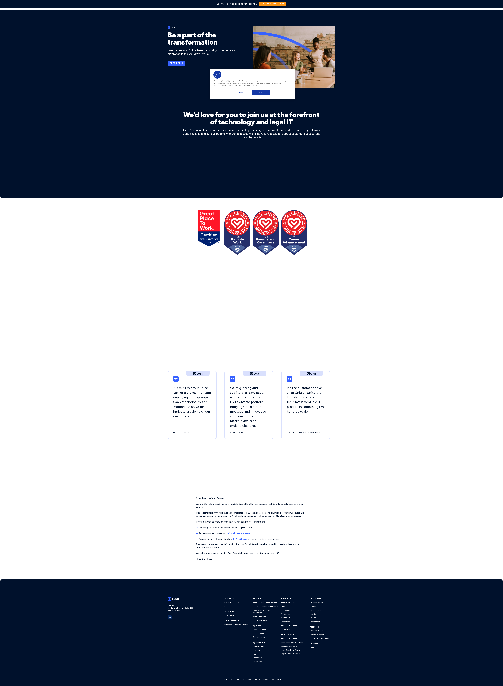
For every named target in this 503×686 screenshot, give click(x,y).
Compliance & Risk (260, 620)
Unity (226, 606)
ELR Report (285, 610)
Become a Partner (317, 635)
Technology (257, 658)
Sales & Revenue (259, 616)
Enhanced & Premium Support (236, 625)
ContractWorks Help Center (292, 642)
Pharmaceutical (259, 646)
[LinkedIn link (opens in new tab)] (170, 617)
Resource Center (288, 602)
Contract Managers (260, 637)
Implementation (316, 610)
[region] (252, 84)
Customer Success (317, 602)
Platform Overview (231, 602)
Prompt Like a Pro (273, 4)
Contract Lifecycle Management (265, 606)
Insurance (257, 654)
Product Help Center (289, 625)
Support (313, 606)
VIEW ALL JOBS (320, 470)
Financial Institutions (261, 650)
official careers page (238, 533)
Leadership (285, 622)
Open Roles (176, 63)
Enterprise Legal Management (265, 602)
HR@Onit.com (274, 349)
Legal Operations (260, 629)
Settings (242, 92)
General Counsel (259, 633)
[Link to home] (180, 599)
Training (313, 618)
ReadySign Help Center (290, 650)
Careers (313, 648)
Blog (283, 606)
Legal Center (276, 679)
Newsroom (285, 614)
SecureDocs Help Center (291, 646)
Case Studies (315, 622)
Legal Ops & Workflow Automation (262, 611)
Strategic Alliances (317, 631)
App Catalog (229, 615)
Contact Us (285, 618)
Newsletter (285, 629)
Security (313, 614)
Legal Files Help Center (290, 654)
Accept (261, 92)
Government (258, 662)
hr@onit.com (240, 539)
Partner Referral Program (319, 638)
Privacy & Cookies (261, 679)
